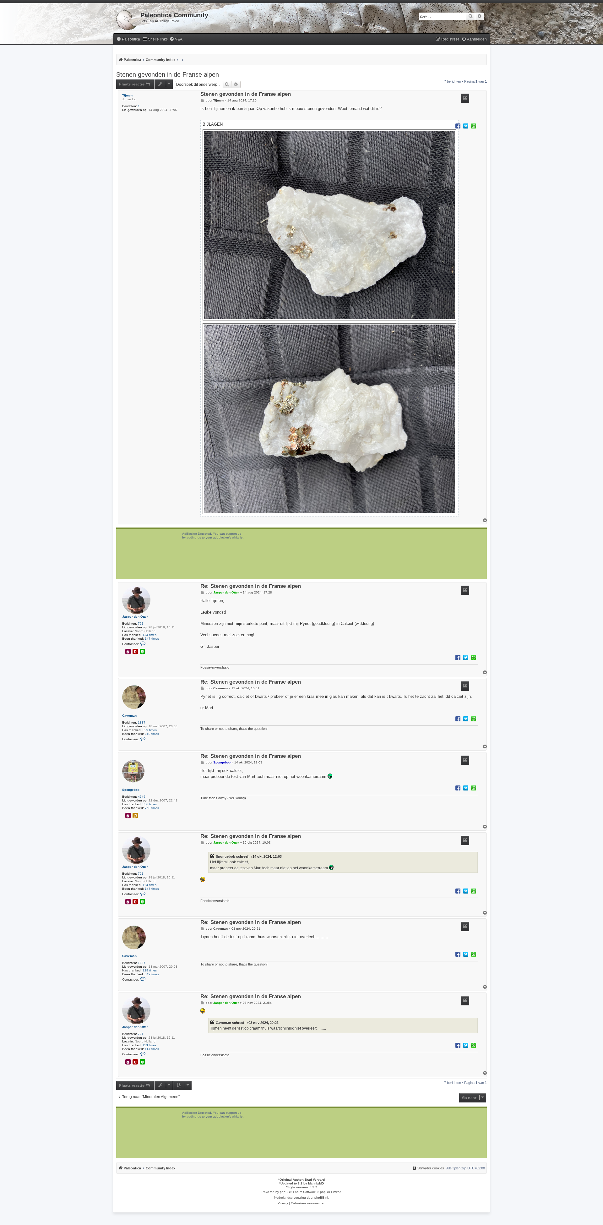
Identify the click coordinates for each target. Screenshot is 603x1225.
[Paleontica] (126, 19)
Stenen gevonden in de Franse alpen (167, 74)
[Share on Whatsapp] (473, 126)
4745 (141, 796)
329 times (150, 730)
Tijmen (127, 95)
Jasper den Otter (135, 616)
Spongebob (130, 789)
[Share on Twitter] (465, 126)
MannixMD (316, 1183)
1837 (141, 722)
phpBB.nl (321, 1197)
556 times (150, 804)
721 (141, 623)
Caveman (129, 715)
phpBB (285, 1192)
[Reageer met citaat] (465, 98)
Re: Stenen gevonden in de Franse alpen (250, 586)
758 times (152, 808)
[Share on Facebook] (457, 126)
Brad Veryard (315, 1179)
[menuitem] (128, 39)
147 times (152, 638)
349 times (152, 734)
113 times (149, 635)
